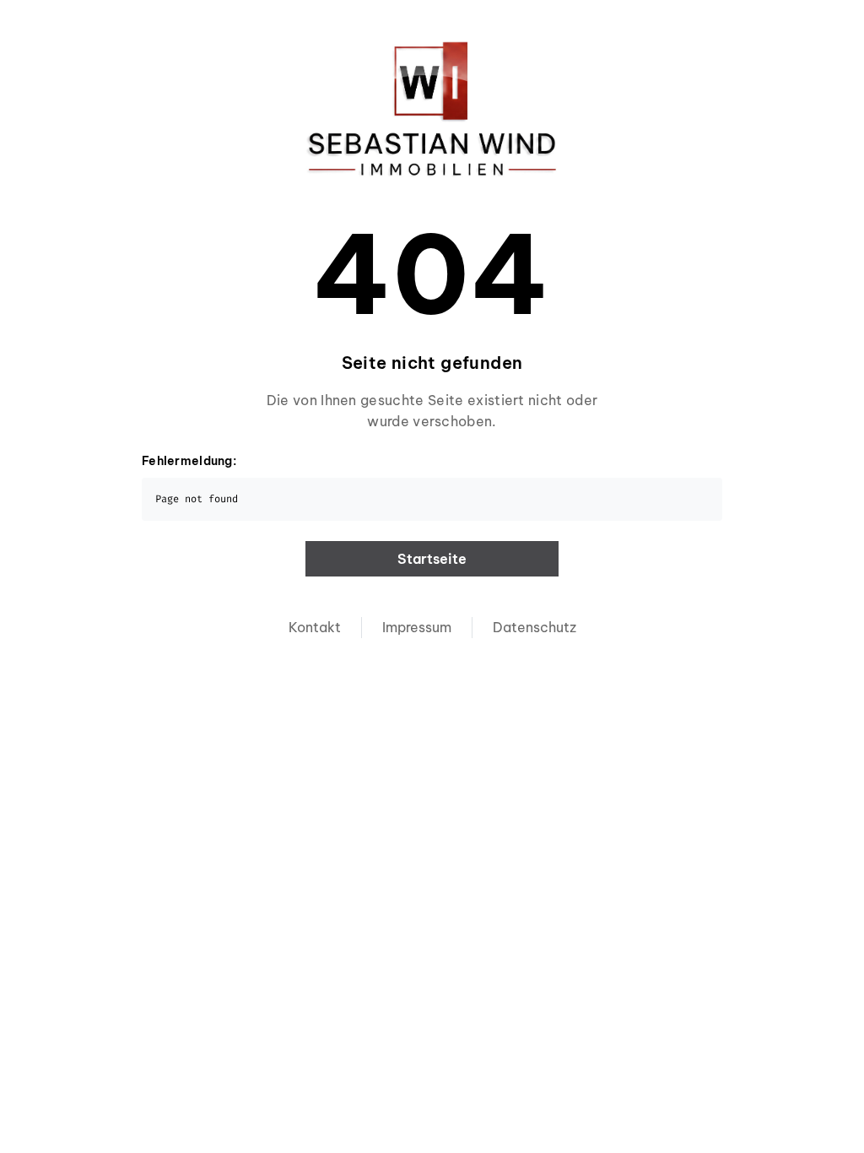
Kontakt (315, 627)
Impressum (416, 627)
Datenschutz (534, 627)
